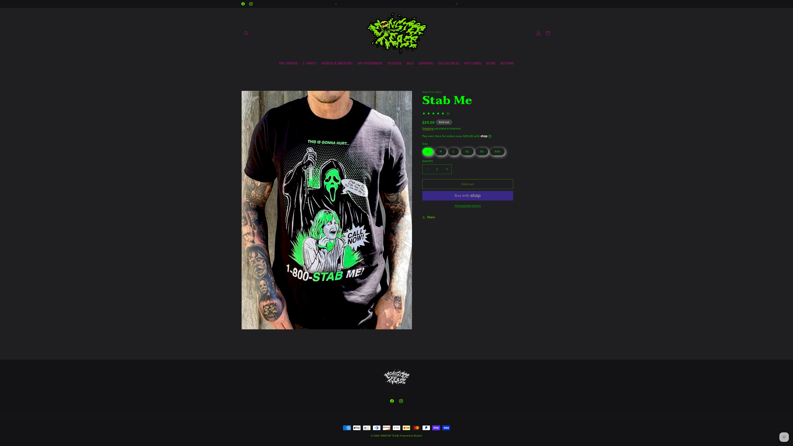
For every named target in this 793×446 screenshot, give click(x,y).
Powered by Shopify (411, 435)
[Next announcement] (457, 4)
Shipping (427, 128)
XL (469, 152)
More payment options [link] (468, 205)
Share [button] (431, 217)
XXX (500, 152)
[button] (246, 33)
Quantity (427, 161)
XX (484, 152)
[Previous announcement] (336, 4)
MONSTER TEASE (389, 435)
